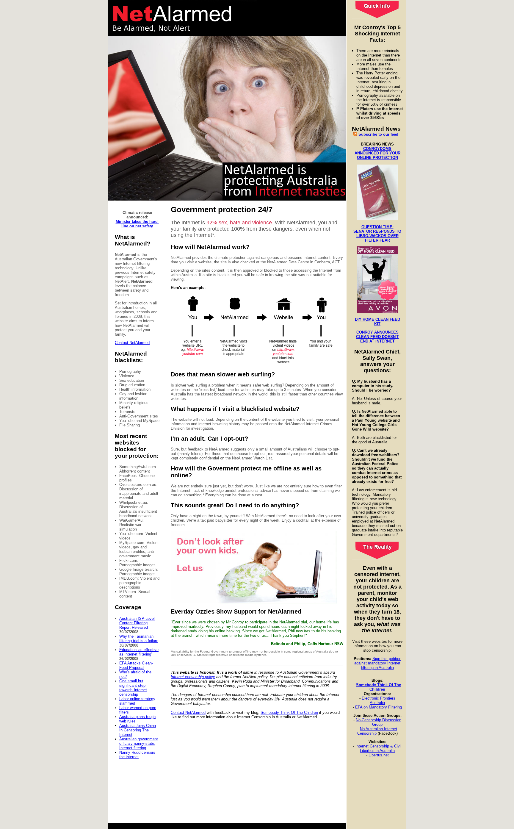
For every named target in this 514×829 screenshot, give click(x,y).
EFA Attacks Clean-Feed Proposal (136, 665)
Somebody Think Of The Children (378, 687)
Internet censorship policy (193, 677)
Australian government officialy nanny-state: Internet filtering (138, 743)
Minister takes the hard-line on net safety (137, 223)
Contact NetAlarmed (132, 342)
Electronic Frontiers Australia (378, 700)
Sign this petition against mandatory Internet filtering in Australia (377, 663)
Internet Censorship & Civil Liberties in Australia (378, 748)
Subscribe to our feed (378, 134)
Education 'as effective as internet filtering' (139, 651)
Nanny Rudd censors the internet (137, 754)
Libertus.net (379, 755)
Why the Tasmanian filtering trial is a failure (138, 638)
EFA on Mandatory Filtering (378, 707)
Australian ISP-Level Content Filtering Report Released (137, 623)
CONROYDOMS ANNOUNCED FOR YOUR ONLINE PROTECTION (377, 153)
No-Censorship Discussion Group (378, 722)
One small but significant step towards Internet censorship (133, 688)
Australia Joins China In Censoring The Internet (137, 730)
